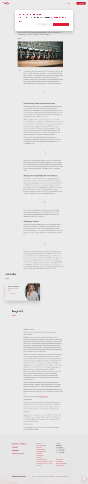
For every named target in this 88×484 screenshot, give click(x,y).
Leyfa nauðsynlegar (44, 25)
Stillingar (21, 21)
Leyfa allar (61, 25)
